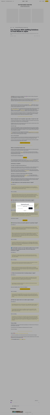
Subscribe (30, 208)
